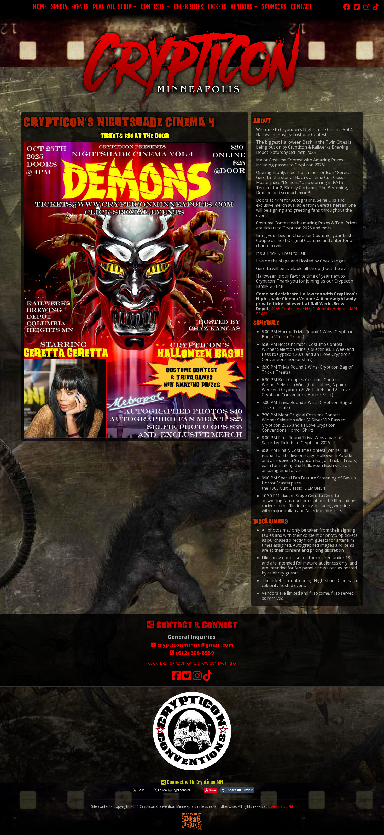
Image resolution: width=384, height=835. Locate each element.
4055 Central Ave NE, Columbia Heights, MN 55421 (306, 311)
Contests (153, 7)
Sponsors (274, 7)
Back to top (279, 806)
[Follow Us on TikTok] (207, 678)
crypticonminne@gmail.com (195, 644)
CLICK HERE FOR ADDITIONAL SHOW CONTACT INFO (192, 663)
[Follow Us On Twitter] (186, 678)
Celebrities (188, 7)
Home (40, 7)
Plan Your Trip (112, 7)
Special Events (70, 7)
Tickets (216, 7)
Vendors (241, 7)
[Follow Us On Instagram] (197, 678)
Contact (301, 7)
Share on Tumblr (237, 790)
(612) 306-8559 (194, 652)
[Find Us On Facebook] (176, 678)
